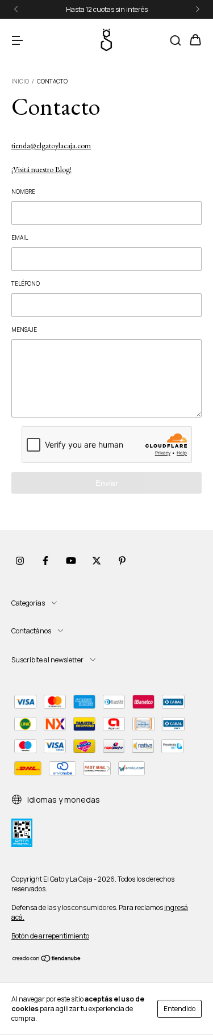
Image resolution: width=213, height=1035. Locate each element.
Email (19, 237)
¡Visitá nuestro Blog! (41, 169)
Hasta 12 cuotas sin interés (107, 9)
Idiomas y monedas (63, 799)
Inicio (20, 81)
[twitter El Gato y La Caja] (96, 561)
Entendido (179, 1008)
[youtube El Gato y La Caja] (71, 561)
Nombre (23, 191)
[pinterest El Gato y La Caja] (122, 561)
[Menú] (17, 40)
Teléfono (25, 283)
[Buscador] (175, 40)
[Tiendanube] (46, 960)
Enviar (106, 482)
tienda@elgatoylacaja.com (51, 145)
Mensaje (24, 329)
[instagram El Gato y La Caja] (19, 561)
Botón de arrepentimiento (50, 936)
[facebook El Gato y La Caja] (45, 561)
